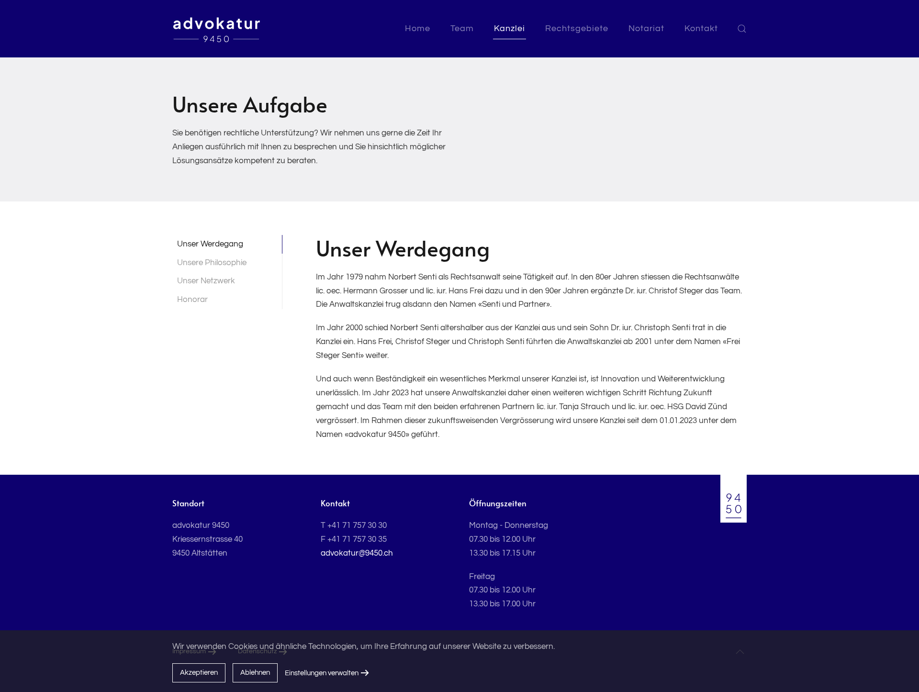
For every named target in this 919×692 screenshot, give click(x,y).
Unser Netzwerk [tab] (206, 281)
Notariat (646, 28)
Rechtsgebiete (576, 28)
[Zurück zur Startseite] (216, 29)
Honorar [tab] (192, 299)
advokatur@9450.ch (357, 553)
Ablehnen (255, 672)
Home (417, 28)
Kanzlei (509, 28)
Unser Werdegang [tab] (210, 244)
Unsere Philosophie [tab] (212, 262)
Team (462, 28)
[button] (742, 29)
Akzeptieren (199, 672)
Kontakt (701, 28)
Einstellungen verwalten (322, 673)
